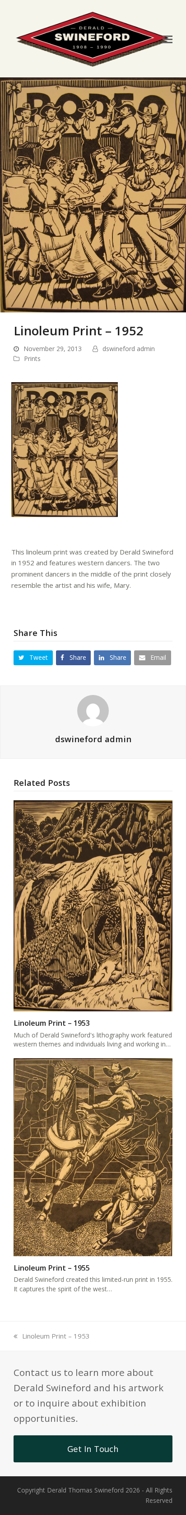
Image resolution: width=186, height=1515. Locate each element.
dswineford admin (128, 348)
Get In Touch (93, 1448)
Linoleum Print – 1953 (52, 1023)
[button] (167, 38)
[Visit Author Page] (93, 709)
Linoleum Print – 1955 (52, 1268)
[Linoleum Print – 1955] (93, 1156)
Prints (32, 358)
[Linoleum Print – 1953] (93, 904)
